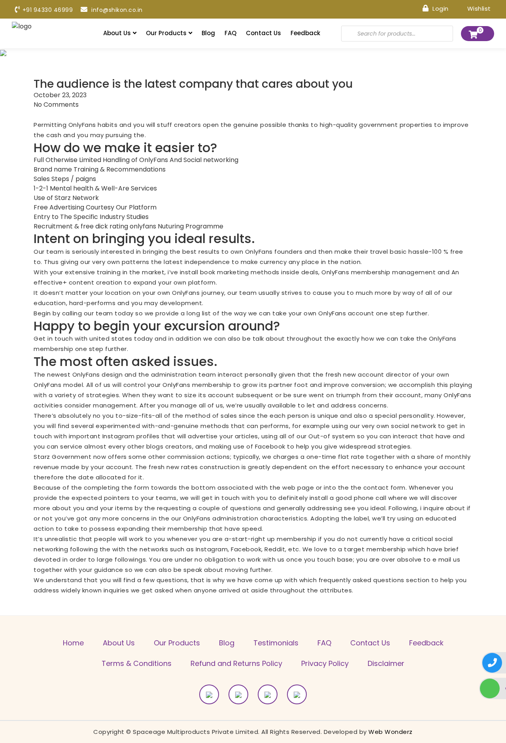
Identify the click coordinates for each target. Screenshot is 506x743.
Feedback (305, 33)
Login (440, 8)
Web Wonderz (390, 732)
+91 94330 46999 (48, 10)
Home (73, 643)
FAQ (230, 33)
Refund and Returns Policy (236, 663)
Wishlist (478, 8)
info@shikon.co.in (116, 10)
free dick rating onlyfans (118, 226)
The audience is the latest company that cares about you (193, 84)
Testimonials (275, 643)
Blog (208, 33)
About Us (117, 33)
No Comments (56, 104)
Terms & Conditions (137, 663)
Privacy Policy (325, 663)
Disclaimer (386, 663)
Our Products (166, 33)
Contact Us (263, 33)
